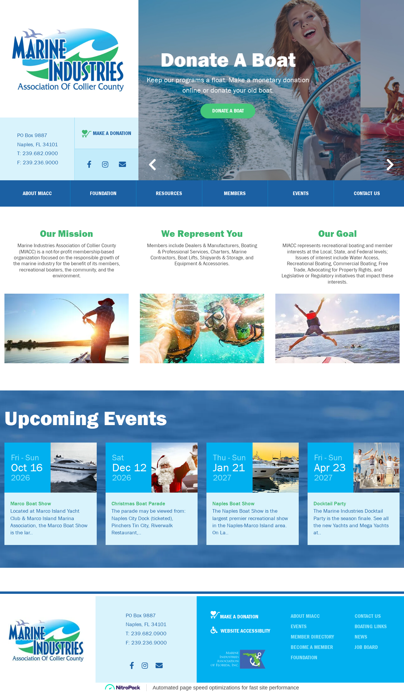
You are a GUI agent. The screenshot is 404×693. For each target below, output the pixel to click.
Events (301, 193)
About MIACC (37, 193)
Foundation (103, 193)
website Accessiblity (245, 631)
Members (235, 193)
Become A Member (312, 647)
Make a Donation (239, 617)
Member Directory (312, 637)
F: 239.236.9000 (37, 162)
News (361, 637)
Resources (169, 193)
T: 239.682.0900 (37, 153)
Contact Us (367, 193)
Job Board (366, 647)
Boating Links (371, 626)
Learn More (271, 111)
